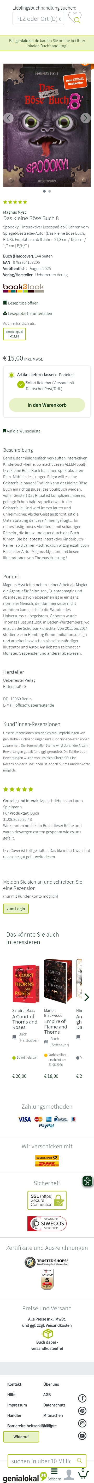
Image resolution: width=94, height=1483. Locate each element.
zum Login (16, 908)
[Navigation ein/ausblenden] (69, 1475)
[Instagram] (82, 1423)
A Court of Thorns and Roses (24, 1022)
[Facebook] (82, 1398)
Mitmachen (53, 1415)
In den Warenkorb (47, 405)
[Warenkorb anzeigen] (83, 1477)
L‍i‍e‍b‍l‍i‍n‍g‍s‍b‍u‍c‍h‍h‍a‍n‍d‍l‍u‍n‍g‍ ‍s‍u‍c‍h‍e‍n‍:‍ (44, 7)
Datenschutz (54, 1405)
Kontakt (14, 1384)
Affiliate (50, 1425)
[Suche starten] (79, 1461)
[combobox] (41, 1461)
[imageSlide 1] (49, 191)
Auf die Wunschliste (23, 431)
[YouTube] (82, 1436)
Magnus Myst (14, 212)
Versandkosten (59, 1325)
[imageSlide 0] (44, 191)
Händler (14, 1415)
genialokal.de (27, 40)
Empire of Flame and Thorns (55, 1026)
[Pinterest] (82, 1411)
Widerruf (21, 1436)
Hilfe (11, 1394)
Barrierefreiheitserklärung (23, 1425)
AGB (47, 1394)
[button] (54, 1476)
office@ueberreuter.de (34, 705)
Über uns (51, 1384)
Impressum (17, 1405)
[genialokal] (25, 1477)
